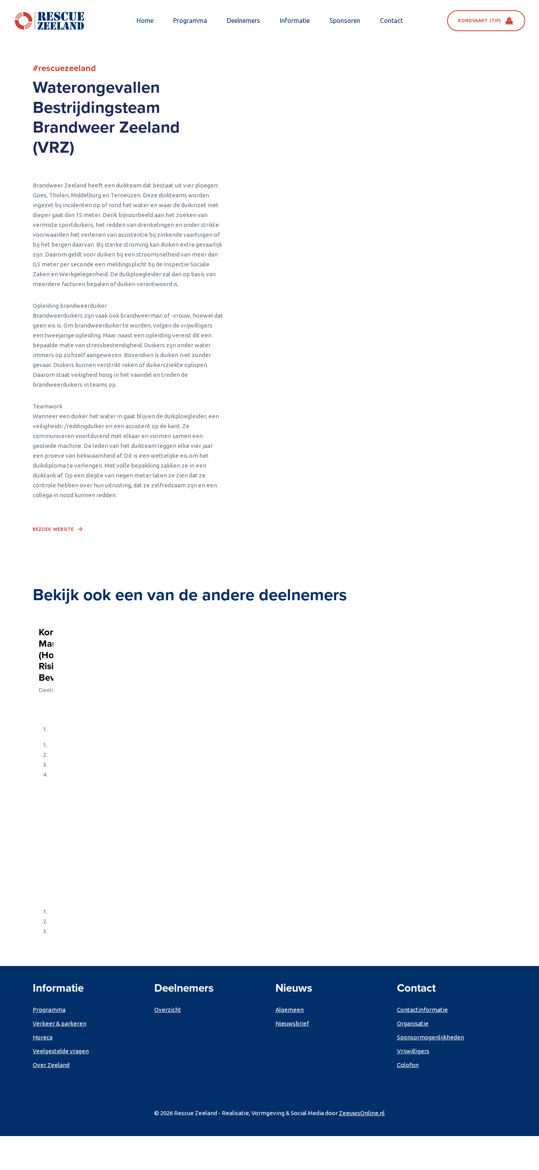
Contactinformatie (422, 1009)
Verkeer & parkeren (59, 1023)
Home (145, 20)
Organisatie (413, 1023)
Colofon (408, 1064)
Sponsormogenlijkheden (430, 1037)
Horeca (42, 1037)
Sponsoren (344, 20)
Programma (190, 20)
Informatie (295, 20)
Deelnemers (243, 20)
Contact (391, 20)
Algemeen (289, 1009)
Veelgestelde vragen (61, 1051)
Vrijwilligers (413, 1051)
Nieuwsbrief (292, 1023)
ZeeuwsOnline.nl (362, 1113)
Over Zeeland (51, 1064)
